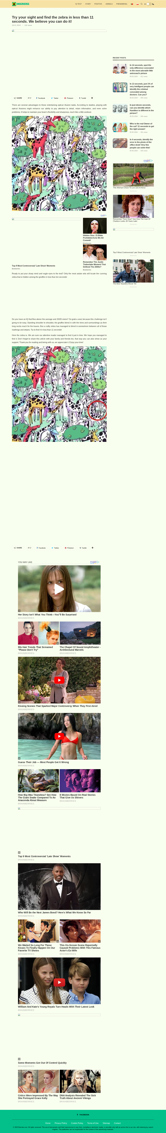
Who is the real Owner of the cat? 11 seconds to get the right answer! (142, 126)
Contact (117, 1123)
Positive (98, 4)
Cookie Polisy (77, 1123)
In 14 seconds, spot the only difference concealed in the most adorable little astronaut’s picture (142, 69)
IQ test (78, 4)
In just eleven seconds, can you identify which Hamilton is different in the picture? (142, 109)
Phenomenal (121, 4)
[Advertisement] (59, 298)
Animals (109, 4)
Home (48, 1123)
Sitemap (106, 1123)
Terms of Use (93, 1123)
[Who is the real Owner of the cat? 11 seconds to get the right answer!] (120, 127)
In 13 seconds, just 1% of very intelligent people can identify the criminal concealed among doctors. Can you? (142, 89)
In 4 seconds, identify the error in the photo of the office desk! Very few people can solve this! (141, 143)
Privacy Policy (61, 1123)
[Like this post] (30, 98)
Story (88, 4)
